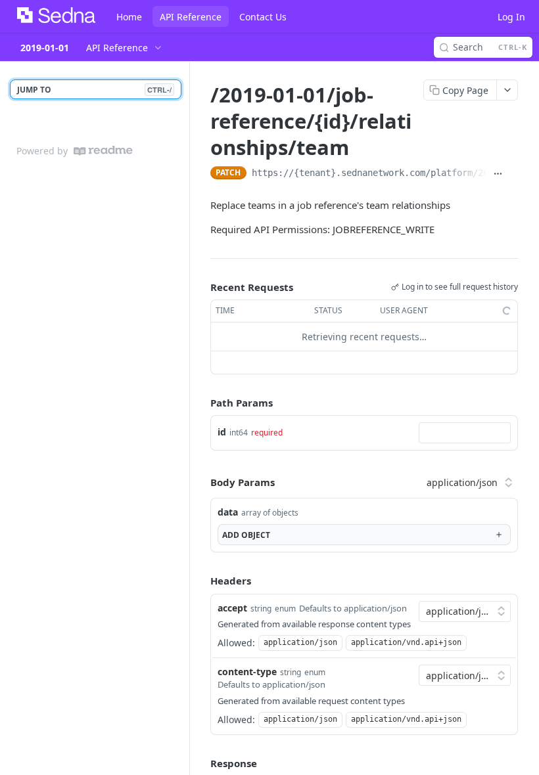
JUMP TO (94, 89)
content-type (247, 671)
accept (232, 608)
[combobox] (465, 432)
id (222, 432)
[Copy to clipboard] (513, 174)
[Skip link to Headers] (201, 581)
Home (129, 17)
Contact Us (263, 17)
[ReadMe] (103, 151)
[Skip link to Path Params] (201, 403)
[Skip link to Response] (201, 763)
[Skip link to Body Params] (201, 482)
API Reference (191, 17)
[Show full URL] (498, 174)
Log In (511, 17)
